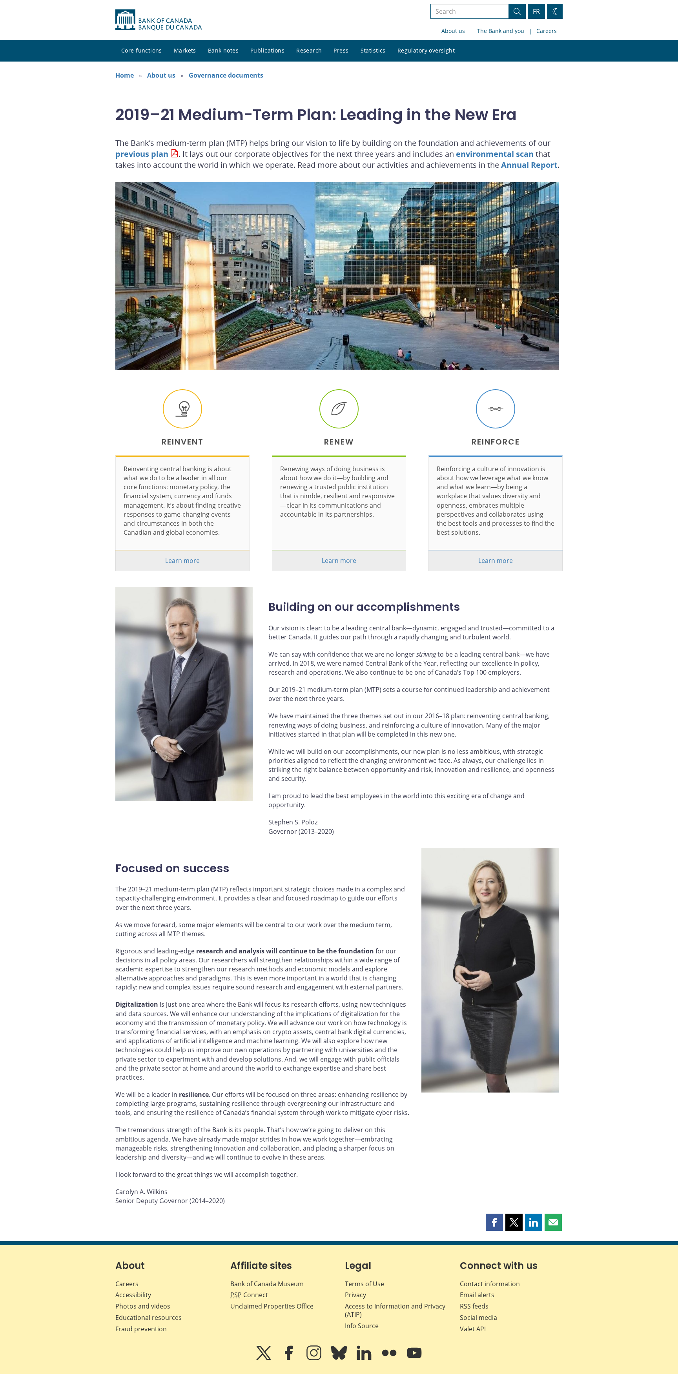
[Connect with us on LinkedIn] (364, 1358)
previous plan (141, 154)
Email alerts (477, 1295)
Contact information (490, 1284)
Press (341, 50)
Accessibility (133, 1295)
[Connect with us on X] (264, 1358)
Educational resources (148, 1317)
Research (309, 50)
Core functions (141, 50)
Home (124, 75)
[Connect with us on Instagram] (314, 1358)
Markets (185, 50)
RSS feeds (474, 1306)
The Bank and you (500, 30)
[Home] (158, 20)
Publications (267, 50)
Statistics (373, 50)
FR (536, 11)
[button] (494, 1222)
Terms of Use (364, 1284)
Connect (249, 1295)
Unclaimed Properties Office (271, 1306)
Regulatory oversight (426, 50)
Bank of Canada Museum (267, 1284)
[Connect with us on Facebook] (289, 1358)
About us (453, 30)
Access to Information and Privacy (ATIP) (395, 1310)
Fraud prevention (141, 1329)
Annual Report (529, 165)
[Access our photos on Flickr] (390, 1358)
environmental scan (495, 154)
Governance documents (226, 75)
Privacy (355, 1295)
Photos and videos (142, 1306)
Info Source (362, 1325)
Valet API (473, 1329)
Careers (546, 30)
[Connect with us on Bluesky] (339, 1358)
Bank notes (223, 50)
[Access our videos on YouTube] (414, 1358)
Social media (478, 1317)
